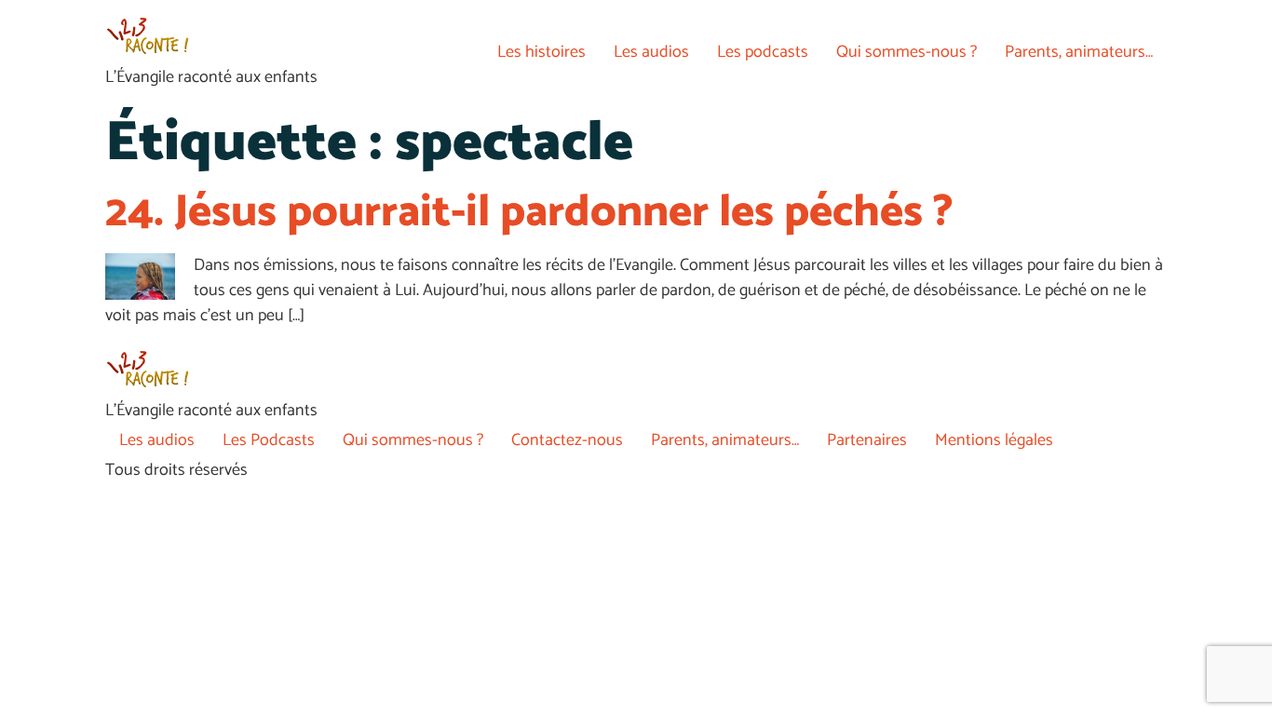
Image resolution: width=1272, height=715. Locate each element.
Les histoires (541, 52)
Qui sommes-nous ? (906, 52)
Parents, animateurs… (1079, 52)
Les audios (651, 52)
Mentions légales (994, 440)
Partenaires (867, 440)
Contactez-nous (567, 440)
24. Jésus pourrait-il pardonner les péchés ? (529, 213)
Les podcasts (762, 52)
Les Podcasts (269, 440)
